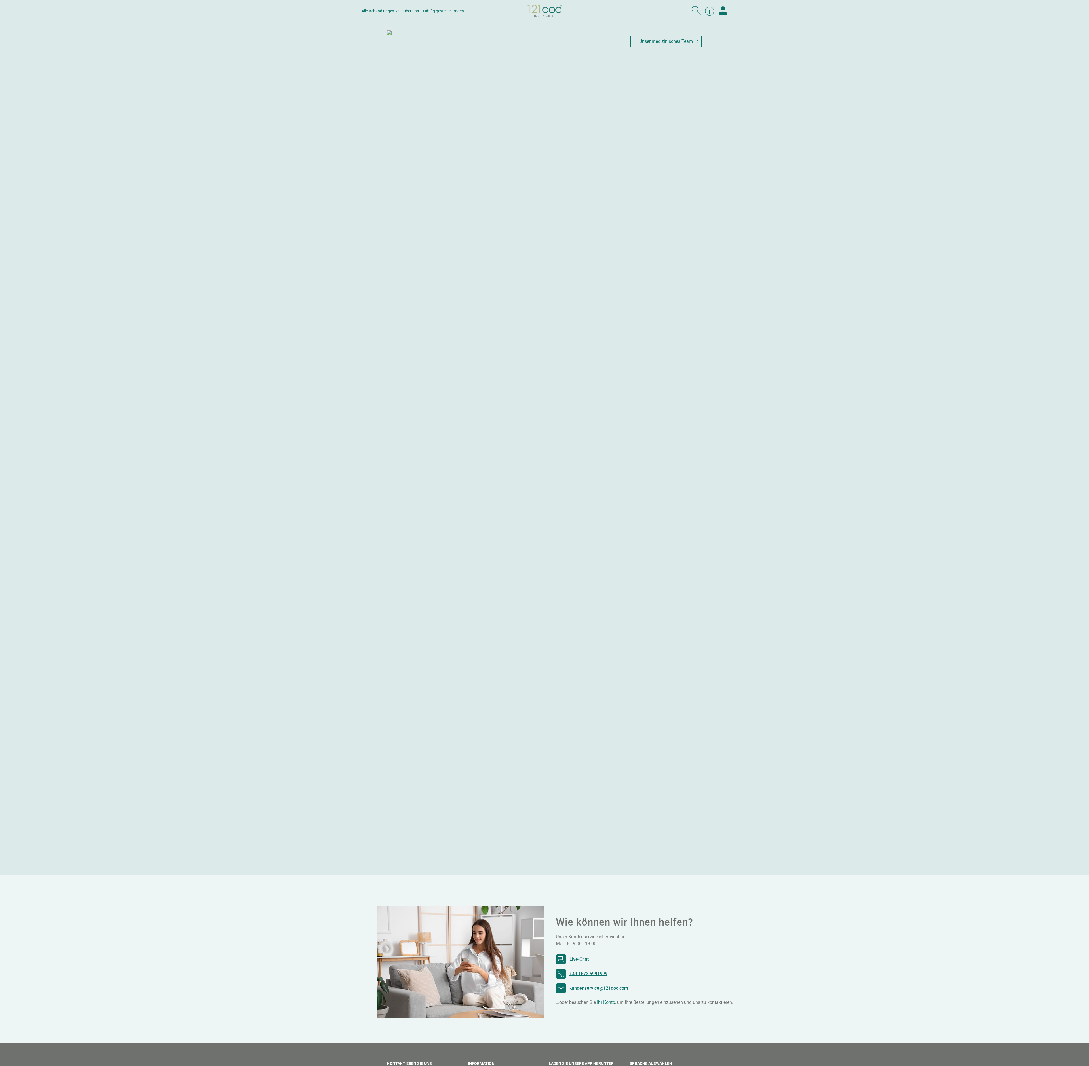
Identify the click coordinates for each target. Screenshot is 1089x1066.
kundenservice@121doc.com (598, 988)
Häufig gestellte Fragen (443, 11)
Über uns (411, 11)
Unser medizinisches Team (666, 41)
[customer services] (709, 11)
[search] (696, 11)
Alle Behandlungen (378, 11)
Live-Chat (579, 959)
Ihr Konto (606, 1002)
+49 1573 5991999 (588, 973)
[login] (722, 11)
